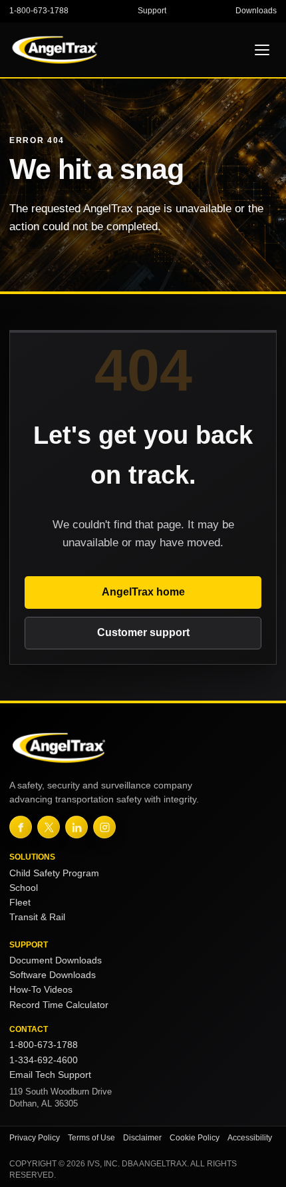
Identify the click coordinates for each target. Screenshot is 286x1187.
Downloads (256, 10)
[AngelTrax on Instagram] (104, 827)
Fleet (20, 903)
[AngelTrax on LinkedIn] (76, 827)
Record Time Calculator (58, 1005)
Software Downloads (52, 975)
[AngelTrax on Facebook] (20, 827)
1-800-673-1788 (39, 10)
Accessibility (249, 1137)
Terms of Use (91, 1137)
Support (152, 10)
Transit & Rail (37, 917)
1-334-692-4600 (43, 1060)
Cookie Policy (194, 1137)
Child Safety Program (54, 873)
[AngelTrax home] (82, 50)
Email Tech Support (50, 1075)
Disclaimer (142, 1137)
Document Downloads (55, 960)
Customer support (143, 632)
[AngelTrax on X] (48, 827)
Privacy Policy (34, 1137)
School (23, 888)
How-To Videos (40, 990)
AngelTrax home (143, 591)
